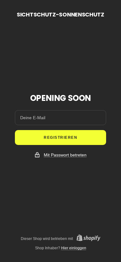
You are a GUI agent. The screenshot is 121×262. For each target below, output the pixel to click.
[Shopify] (87, 238)
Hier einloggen (73, 248)
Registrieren (60, 137)
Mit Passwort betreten (65, 154)
